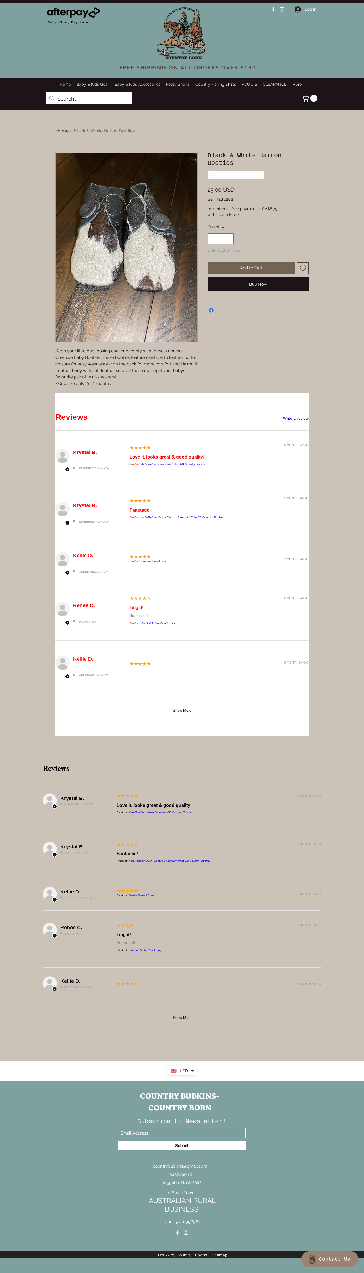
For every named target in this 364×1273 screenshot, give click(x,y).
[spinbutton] (221, 239)
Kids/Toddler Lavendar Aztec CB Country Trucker (173, 464)
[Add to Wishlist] (303, 268)
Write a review (296, 418)
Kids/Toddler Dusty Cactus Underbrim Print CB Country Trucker (182, 517)
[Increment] (229, 239)
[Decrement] (212, 239)
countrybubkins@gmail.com (180, 1166)
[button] (310, 98)
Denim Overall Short (154, 561)
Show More (182, 710)
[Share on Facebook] (211, 310)
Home (62, 131)
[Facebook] (273, 9)
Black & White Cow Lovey (158, 623)
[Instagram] (282, 9)
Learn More (251, 214)
